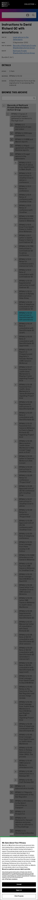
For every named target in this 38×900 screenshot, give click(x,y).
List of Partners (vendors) (9, 879)
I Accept (19, 884)
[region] (19, 868)
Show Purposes (19, 896)
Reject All (19, 890)
